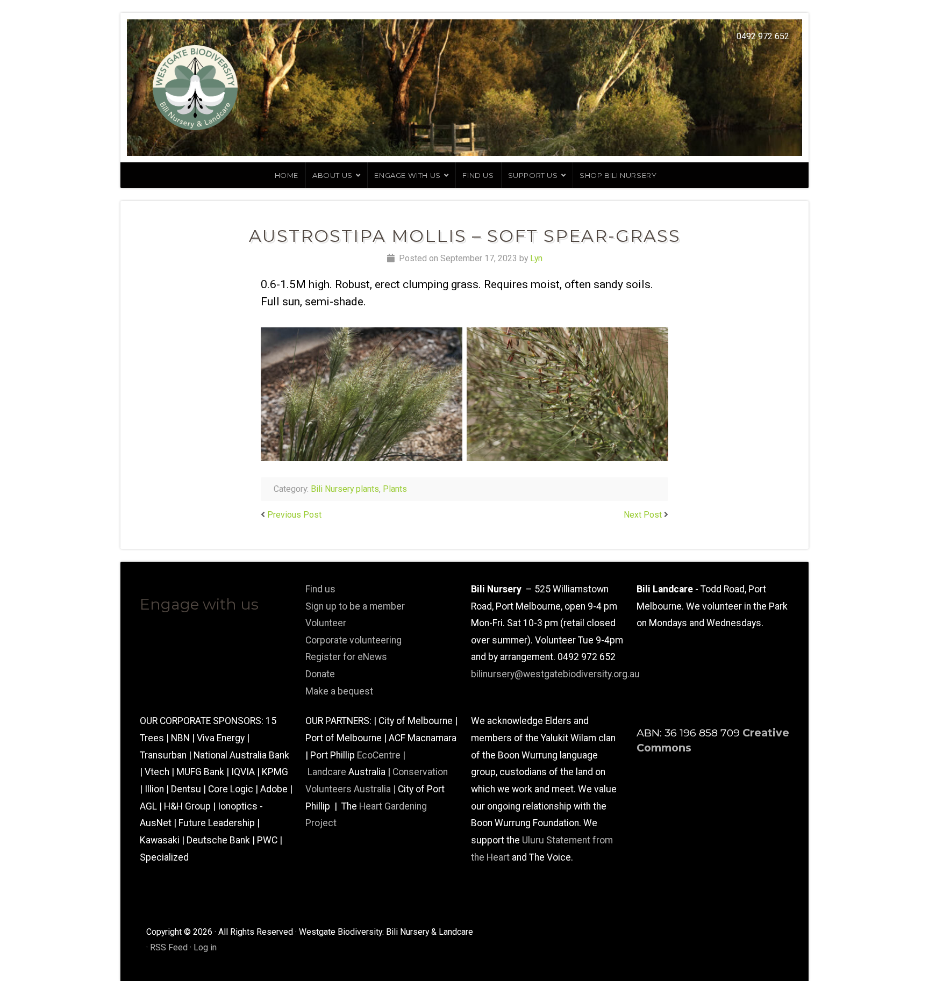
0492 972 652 (763, 36)
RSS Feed (169, 947)
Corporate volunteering (353, 640)
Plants (395, 489)
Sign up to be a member (355, 606)
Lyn (536, 258)
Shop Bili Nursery (618, 175)
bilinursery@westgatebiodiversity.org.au (555, 674)
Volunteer (325, 623)
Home (286, 175)
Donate (320, 674)
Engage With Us (407, 175)
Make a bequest (339, 691)
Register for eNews (346, 656)
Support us (533, 175)
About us (332, 175)
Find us (478, 175)
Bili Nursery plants (345, 489)
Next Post (643, 515)
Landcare (328, 772)
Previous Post (294, 515)
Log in (205, 947)
